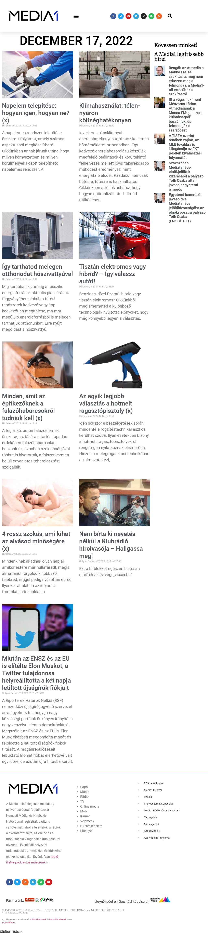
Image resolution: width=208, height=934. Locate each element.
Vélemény (87, 821)
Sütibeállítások (8, 922)
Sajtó (84, 787)
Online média (89, 806)
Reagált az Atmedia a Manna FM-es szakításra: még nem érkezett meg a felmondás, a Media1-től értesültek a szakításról (187, 81)
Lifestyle (86, 831)
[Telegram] (136, 16)
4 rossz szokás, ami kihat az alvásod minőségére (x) (36, 541)
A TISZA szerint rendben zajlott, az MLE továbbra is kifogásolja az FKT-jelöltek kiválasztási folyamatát (185, 147)
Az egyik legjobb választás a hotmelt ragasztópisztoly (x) (106, 403)
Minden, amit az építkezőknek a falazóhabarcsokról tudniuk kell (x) (28, 407)
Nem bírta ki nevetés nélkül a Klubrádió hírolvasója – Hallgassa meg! (111, 544)
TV (82, 802)
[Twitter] (121, 16)
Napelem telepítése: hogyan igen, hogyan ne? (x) (35, 113)
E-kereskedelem (91, 826)
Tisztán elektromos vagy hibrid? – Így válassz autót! (112, 274)
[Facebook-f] (113, 16)
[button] (76, 16)
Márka (84, 792)
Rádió (84, 797)
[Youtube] (128, 16)
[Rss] (159, 16)
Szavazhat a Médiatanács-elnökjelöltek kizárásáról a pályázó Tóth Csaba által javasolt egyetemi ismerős (186, 176)
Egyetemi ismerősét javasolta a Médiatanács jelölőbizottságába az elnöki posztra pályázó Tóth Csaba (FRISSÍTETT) (187, 207)
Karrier (85, 816)
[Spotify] (151, 16)
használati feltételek (57, 919)
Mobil (84, 811)
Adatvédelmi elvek (38, 919)
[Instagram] (144, 16)
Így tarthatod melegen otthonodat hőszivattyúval (37, 270)
